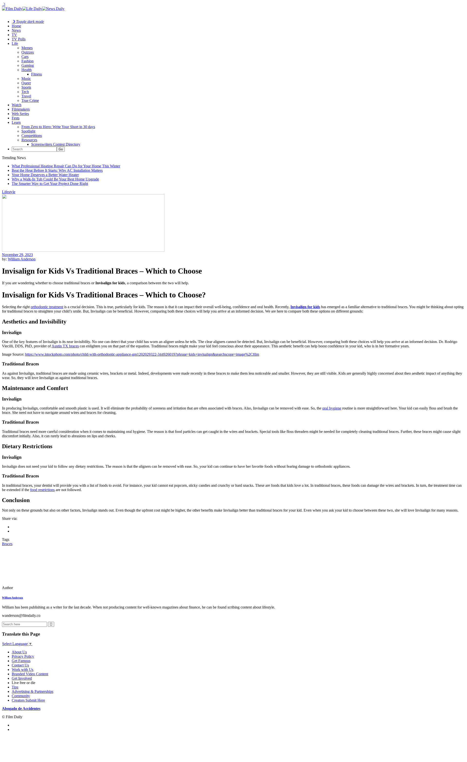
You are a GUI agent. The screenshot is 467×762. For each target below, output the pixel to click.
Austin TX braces (65, 346)
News (16, 30)
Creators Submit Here (28, 700)
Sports (26, 87)
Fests (15, 118)
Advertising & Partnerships (32, 691)
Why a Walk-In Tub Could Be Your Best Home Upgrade (55, 179)
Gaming (27, 65)
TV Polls (19, 39)
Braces (7, 544)
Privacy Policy (23, 656)
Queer (26, 83)
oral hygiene (331, 408)
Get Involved (22, 678)
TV (14, 35)
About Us (19, 652)
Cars (24, 57)
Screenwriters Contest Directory (55, 144)
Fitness (36, 74)
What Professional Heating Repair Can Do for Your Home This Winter (66, 166)
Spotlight (28, 131)
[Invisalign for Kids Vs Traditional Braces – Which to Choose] (35, 588)
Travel (26, 96)
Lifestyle (8, 192)
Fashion (27, 61)
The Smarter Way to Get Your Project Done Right (50, 183)
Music (26, 78)
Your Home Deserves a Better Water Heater (45, 175)
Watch (16, 105)
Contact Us (20, 665)
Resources (29, 140)
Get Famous (21, 661)
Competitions (31, 135)
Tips (15, 687)
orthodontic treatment (47, 307)
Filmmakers (21, 109)
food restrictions (42, 490)
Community (21, 696)
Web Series (20, 114)
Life (15, 43)
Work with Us (22, 669)
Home (16, 26)
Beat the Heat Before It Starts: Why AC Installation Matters (57, 170)
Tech (25, 92)
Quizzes (27, 52)
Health (26, 70)
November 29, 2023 (17, 255)
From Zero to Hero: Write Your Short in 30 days (58, 127)
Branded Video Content (30, 674)
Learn (16, 122)
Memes (27, 48)
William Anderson (22, 259)
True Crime (30, 100)
